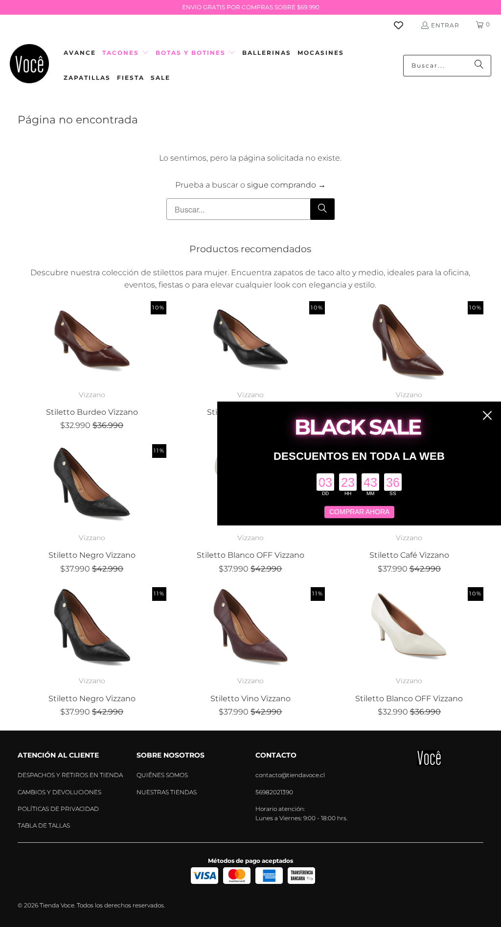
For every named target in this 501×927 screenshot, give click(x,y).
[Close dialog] (487, 415)
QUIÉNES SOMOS (162, 775)
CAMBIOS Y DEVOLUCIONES (59, 792)
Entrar (445, 25)
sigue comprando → (286, 185)
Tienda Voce (57, 905)
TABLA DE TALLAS (44, 825)
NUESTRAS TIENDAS (167, 792)
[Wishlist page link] (404, 25)
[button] (125, 53)
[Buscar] (479, 65)
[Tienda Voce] (29, 65)
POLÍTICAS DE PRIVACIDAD (58, 808)
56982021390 (274, 792)
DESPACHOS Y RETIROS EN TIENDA (70, 775)
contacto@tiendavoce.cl (290, 775)
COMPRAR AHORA (359, 512)
